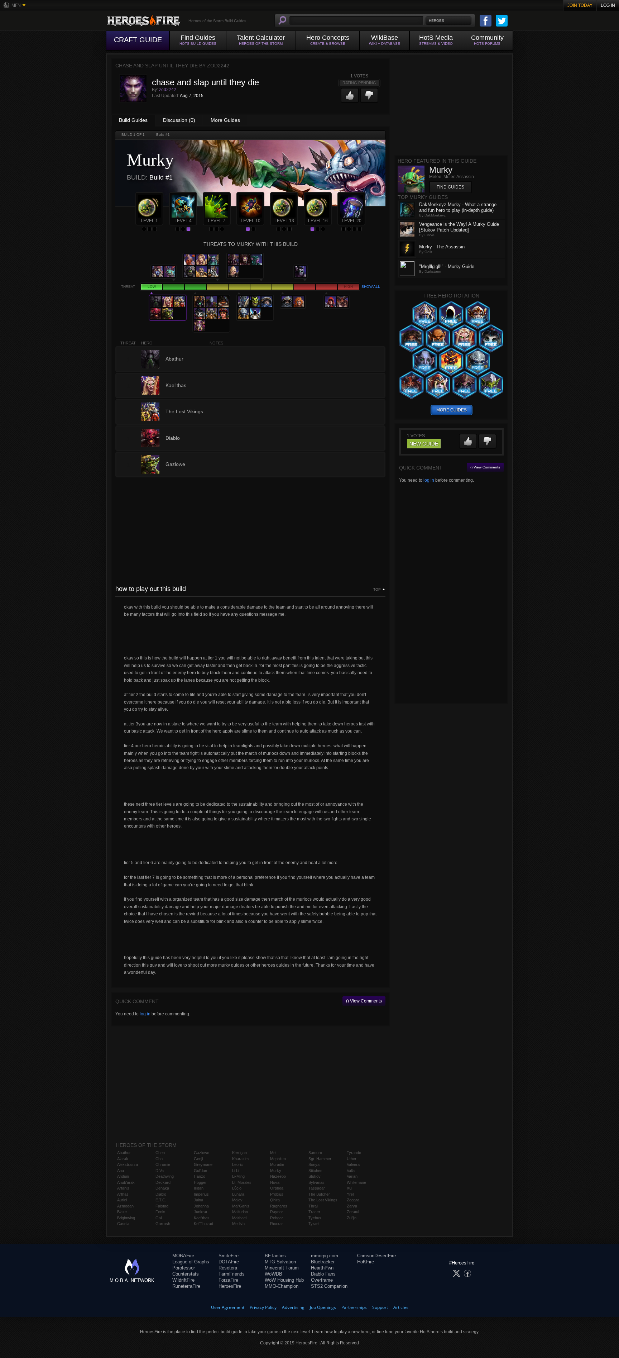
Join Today (579, 5)
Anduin (123, 1176)
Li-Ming (238, 1176)
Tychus (314, 1218)
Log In (608, 5)
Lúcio (236, 1188)
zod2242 (167, 89)
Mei (273, 1152)
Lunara (238, 1194)
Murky (275, 1170)
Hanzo (199, 1176)
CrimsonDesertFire (376, 1255)
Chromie (162, 1164)
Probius (276, 1194)
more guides (451, 410)
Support (380, 1307)
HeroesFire (230, 1286)
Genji (198, 1159)
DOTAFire (229, 1261)
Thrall (313, 1206)
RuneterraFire (186, 1286)
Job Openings (323, 1307)
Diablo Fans (323, 1274)
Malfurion (240, 1212)
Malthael (239, 1218)
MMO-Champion (281, 1286)
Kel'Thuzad (203, 1223)
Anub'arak (126, 1182)
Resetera (228, 1268)
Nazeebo (278, 1176)
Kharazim (240, 1159)
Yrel (350, 1194)
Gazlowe (201, 1152)
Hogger (200, 1182)
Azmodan (125, 1206)
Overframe (322, 1280)
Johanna (201, 1206)
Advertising (293, 1307)
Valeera (353, 1164)
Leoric (237, 1164)
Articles (400, 1307)
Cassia (123, 1223)
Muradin (277, 1164)
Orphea (276, 1188)
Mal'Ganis (240, 1206)
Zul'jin (351, 1218)
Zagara (353, 1200)
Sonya (314, 1164)
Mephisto (278, 1159)
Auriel (122, 1200)
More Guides (225, 120)
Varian (352, 1176)
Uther (351, 1159)
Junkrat (200, 1212)
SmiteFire (229, 1255)
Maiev (237, 1200)
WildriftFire (183, 1280)
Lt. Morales (241, 1182)
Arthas (123, 1194)
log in (145, 1013)
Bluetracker (323, 1261)
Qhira (275, 1200)
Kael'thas (202, 1218)
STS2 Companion (329, 1286)
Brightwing (126, 1218)
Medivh (238, 1223)
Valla (351, 1170)
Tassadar (316, 1188)
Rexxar (276, 1223)
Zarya (352, 1206)
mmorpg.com (324, 1255)
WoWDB (273, 1274)
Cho (159, 1159)
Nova (274, 1182)
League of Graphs (190, 1261)
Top (377, 589)
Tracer (314, 1212)
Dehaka (162, 1188)
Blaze (122, 1212)
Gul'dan (200, 1170)
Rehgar (276, 1218)
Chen (160, 1152)
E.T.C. (160, 1200)
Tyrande (354, 1152)
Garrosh (162, 1223)
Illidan (198, 1188)
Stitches (315, 1170)
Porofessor (183, 1268)
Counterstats (185, 1274)
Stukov (314, 1176)
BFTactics (275, 1255)
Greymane (203, 1164)
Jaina (198, 1200)
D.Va (159, 1170)
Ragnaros (278, 1206)
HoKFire (365, 1261)
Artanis (123, 1188)
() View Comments (364, 1001)
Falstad (161, 1206)
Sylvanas (316, 1182)
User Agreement (227, 1307)
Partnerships (354, 1307)
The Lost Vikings (322, 1200)
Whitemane (356, 1182)
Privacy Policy (263, 1307)
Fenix (160, 1212)
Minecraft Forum (282, 1268)
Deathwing (164, 1176)
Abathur (124, 1152)
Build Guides (133, 120)
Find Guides (450, 187)
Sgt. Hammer (319, 1159)
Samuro (315, 1152)
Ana (120, 1170)
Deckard (163, 1182)
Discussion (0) (179, 120)
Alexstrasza (127, 1164)
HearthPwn (322, 1268)
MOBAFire (183, 1255)
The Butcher (319, 1194)
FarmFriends (232, 1274)
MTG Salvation (280, 1261)
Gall (158, 1218)
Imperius (201, 1194)
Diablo (160, 1194)
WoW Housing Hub (284, 1280)
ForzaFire (228, 1280)
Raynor (276, 1212)
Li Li (235, 1170)
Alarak (122, 1159)
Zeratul (353, 1212)
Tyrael (313, 1223)
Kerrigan (239, 1152)
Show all (370, 287)
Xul (349, 1188)
